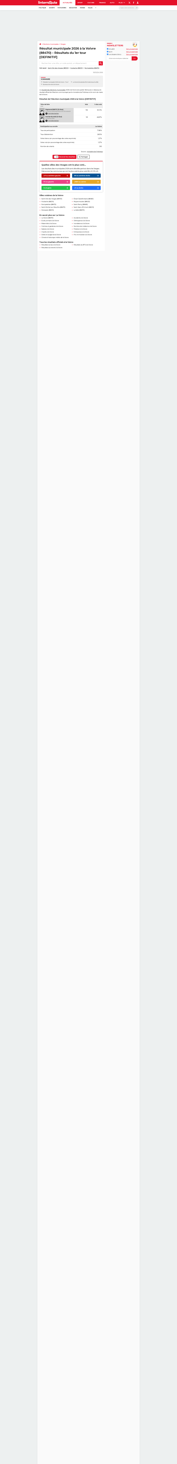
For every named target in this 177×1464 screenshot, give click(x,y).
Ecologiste (47, 188)
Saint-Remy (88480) (81, 204)
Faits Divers (62, 8)
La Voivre (75, 82)
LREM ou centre (80, 182)
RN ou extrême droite (82, 176)
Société (52, 8)
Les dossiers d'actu (114, 54)
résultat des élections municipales (53, 90)
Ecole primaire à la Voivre (50, 221)
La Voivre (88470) (47, 218)
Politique (42, 8)
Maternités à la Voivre (48, 223)
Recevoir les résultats (67, 157)
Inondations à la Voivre (81, 223)
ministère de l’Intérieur (95, 152)
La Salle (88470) (79, 210)
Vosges (63, 44)
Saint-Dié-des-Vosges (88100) (58, 68)
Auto (112, 3)
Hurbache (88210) (76, 68)
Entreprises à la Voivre (81, 232)
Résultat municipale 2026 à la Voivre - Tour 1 (56, 82)
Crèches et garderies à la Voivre (52, 226)
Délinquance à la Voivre (82, 221)
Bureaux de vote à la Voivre (51, 84)
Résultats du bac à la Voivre (50, 245)
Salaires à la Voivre (47, 229)
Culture (90, 3)
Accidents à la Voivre (81, 218)
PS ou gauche (49, 182)
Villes (90, 8)
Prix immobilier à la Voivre (83, 235)
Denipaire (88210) (47, 210)
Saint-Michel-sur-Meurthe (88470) (53, 207)
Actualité (111, 49)
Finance (102, 3)
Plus (121, 3)
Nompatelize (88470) (92, 68)
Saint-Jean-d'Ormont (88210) (84, 207)
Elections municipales (51, 44)
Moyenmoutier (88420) (82, 201)
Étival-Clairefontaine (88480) (83, 199)
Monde (82, 8)
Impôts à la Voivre (47, 232)
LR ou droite (78, 188)
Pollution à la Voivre (80, 229)
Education (73, 8)
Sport (80, 3)
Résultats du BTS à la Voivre (83, 245)
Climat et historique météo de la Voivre (55, 237)
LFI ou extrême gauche (52, 176)
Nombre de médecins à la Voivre (85, 226)
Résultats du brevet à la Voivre (51, 248)
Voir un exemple (132, 49)
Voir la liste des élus (53, 113)
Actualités (67, 3)
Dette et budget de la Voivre (51, 235)
